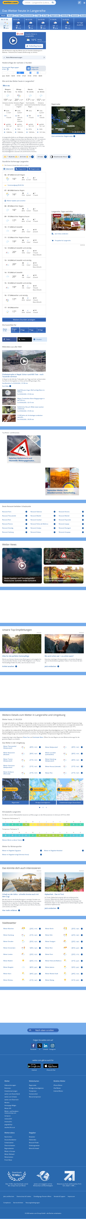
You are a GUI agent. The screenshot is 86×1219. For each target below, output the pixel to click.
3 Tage (18, 15)
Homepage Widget (10, 1105)
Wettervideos (9, 1133)
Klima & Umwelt (34, 1148)
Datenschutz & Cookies (24, 1196)
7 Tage (37, 15)
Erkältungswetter (34, 1145)
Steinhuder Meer (38, 737)
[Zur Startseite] (11, 2)
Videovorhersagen (10, 1085)
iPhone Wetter (58, 1085)
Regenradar (55, 15)
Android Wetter (58, 1091)
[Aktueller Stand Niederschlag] (68, 120)
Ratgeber (32, 1133)
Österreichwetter (9, 1145)
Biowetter (32, 1137)
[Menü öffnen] (83, 2)
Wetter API (7, 1108)
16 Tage (45, 15)
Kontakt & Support (59, 1196)
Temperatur (33, 1091)
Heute (3, 15)
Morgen (11, 15)
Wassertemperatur (35, 1097)
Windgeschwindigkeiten (36, 1088)
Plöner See (26, 737)
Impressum (71, 1196)
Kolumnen (7, 1088)
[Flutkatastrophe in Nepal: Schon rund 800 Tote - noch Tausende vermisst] (24, 361)
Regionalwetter (9, 1148)
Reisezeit (75, 15)
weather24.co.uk (9, 1127)
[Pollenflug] (79, 2)
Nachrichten (8, 1137)
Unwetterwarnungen (10, 1091)
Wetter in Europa (9, 1151)
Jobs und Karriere (8, 1196)
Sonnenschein (33, 1094)
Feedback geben (43, 42)
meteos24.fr (8, 1119)
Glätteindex (32, 1140)
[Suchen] (52, 2)
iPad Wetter (57, 1088)
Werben (6, 1102)
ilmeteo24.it (8, 1122)
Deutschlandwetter (10, 1140)
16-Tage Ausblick (80, 24)
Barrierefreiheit (18, 1203)
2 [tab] (43, 807)
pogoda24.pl (8, 1124)
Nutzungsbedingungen (33, 1203)
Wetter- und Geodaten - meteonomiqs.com (11, 1112)
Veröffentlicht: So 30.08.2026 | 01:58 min (15, 383)
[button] (24, 318)
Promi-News (8, 1160)
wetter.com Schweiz (10, 1097)
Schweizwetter (9, 1143)
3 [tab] (46, 807)
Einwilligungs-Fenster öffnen (42, 1196)
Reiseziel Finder (34, 1143)
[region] (24, 185)
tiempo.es (7, 1116)
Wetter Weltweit (9, 1154)
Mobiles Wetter (59, 1081)
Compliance (7, 1203)
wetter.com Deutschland (12, 1094)
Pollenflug (65, 15)
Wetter (7, 1081)
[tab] (8, 169)
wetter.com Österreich (11, 1100)
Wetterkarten (34, 1081)
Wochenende (28, 15)
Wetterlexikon (8, 1157)
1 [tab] (40, 807)
